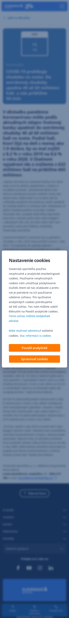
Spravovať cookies (34, 359)
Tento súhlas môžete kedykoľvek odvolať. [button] (29, 318)
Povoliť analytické (34, 348)
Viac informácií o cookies (35, 335)
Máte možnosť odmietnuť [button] (25, 330)
